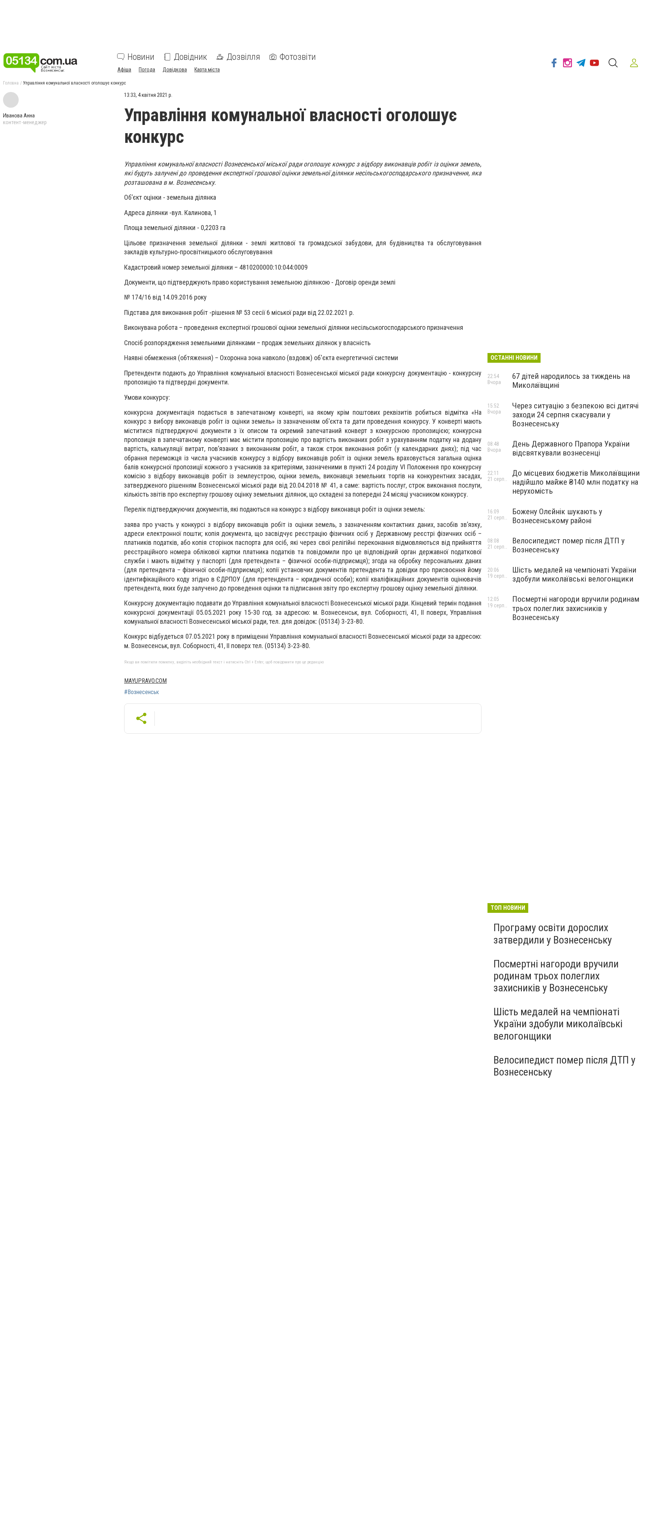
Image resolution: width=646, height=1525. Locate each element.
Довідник (190, 57)
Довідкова (175, 70)
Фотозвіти (298, 57)
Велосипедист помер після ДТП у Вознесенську (564, 1066)
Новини (140, 57)
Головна (11, 83)
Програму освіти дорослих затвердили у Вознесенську (552, 933)
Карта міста (207, 70)
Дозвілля (243, 57)
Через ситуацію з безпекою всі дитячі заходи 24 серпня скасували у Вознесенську (575, 414)
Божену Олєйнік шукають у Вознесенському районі (557, 516)
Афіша (124, 70)
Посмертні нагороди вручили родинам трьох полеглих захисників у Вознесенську (575, 608)
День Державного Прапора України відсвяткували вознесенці (571, 448)
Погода (147, 70)
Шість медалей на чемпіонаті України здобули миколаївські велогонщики (574, 574)
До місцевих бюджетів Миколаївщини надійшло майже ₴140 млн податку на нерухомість (576, 482)
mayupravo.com (145, 680)
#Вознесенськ (141, 692)
